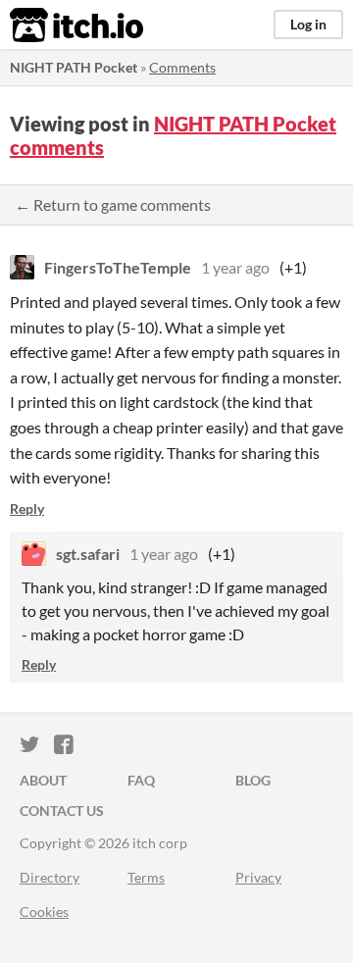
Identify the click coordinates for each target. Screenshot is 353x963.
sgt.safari (88, 553)
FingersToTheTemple (117, 267)
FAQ (141, 780)
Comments (182, 67)
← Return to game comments (113, 204)
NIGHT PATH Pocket (73, 67)
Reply (27, 508)
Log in (308, 24)
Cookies (44, 911)
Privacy (258, 877)
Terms (146, 877)
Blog (253, 780)
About (43, 780)
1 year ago (235, 267)
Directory (49, 877)
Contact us (62, 810)
